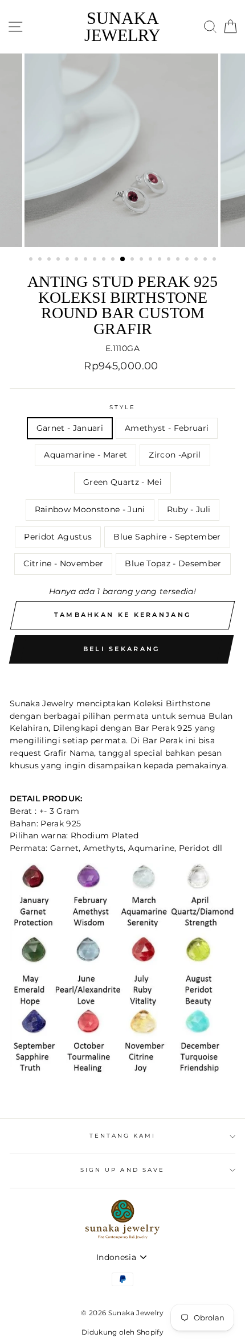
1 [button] (32, 260)
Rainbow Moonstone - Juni (90, 509)
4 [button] (59, 260)
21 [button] (215, 260)
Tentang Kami (122, 1135)
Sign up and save (122, 1170)
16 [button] (170, 260)
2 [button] (41, 260)
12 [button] (133, 260)
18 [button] (188, 260)
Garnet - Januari (69, 428)
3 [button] (50, 260)
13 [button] (142, 260)
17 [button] (179, 260)
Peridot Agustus (58, 536)
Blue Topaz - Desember (173, 563)
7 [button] (86, 260)
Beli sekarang (121, 649)
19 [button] (197, 260)
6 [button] (77, 260)
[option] (122, 150)
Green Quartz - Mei (122, 482)
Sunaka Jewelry (122, 27)
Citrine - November (63, 563)
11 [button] (123, 259)
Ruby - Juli (189, 509)
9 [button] (105, 260)
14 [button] (151, 260)
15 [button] (161, 260)
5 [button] (68, 260)
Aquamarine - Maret (85, 454)
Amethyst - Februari (167, 428)
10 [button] (114, 260)
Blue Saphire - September (166, 536)
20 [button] (206, 260)
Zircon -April (175, 454)
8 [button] (96, 260)
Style (122, 407)
